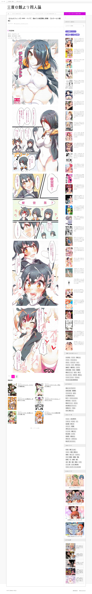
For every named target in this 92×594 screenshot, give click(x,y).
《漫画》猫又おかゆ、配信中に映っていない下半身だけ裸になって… (79, 579)
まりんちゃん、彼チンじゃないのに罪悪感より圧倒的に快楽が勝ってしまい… (79, 123)
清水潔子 (67, 436)
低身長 (67, 459)
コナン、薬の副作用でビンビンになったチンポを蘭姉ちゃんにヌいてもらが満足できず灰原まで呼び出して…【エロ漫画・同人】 (79, 334)
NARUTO (75, 374)
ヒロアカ (78, 367)
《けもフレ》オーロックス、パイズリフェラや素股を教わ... (25, 386)
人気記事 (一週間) (11, 1)
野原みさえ (73, 436)
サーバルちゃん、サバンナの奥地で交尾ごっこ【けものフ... (52, 413)
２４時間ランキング (71, 31)
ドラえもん (77, 377)
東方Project (77, 364)
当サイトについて (82, 590)
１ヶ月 (72, 34)
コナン (77, 362)
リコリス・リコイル (70, 377)
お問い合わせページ (19, 1)
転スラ (67, 398)
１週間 (67, 34)
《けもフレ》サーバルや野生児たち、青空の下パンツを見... (25, 399)
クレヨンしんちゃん (73, 398)
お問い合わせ (75, 590)
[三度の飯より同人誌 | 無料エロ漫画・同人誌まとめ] (26, 7)
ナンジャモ (68, 431)
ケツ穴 (80, 462)
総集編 (74, 457)
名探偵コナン (68, 408)
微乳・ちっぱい (73, 449)
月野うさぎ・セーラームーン (71, 428)
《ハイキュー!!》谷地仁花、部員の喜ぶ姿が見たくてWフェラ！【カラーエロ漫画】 (79, 291)
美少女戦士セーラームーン (71, 405)
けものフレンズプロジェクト (21, 23)
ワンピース (68, 364)
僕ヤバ (79, 372)
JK (70, 459)
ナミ (77, 421)
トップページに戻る (35, 428)
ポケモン (67, 362)
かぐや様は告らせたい (70, 395)
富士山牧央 (68, 433)
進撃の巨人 (73, 367)
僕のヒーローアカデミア (70, 388)
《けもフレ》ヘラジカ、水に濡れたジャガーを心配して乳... (25, 413)
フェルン (67, 418)
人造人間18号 (73, 418)
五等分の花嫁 (68, 369)
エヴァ (72, 364)
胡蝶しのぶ (73, 431)
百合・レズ (72, 454)
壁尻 (70, 462)
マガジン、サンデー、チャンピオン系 (73, 466)
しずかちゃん (74, 438)
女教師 (73, 459)
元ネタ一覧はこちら (70, 410)
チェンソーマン (69, 374)
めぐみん (73, 421)
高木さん (80, 374)
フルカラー (77, 454)
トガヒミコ (68, 421)
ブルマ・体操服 (69, 457)
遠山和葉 (67, 423)
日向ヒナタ (68, 438)
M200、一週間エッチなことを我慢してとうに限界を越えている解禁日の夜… (79, 217)
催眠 (73, 462)
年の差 (67, 449)
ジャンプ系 (68, 464)
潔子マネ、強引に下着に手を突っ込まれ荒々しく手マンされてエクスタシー (79, 259)
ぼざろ (75, 372)
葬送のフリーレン (69, 372)
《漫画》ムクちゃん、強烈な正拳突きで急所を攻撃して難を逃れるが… (79, 571)
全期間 (77, 34)
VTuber (73, 369)
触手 (77, 459)
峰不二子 (72, 423)
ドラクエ (67, 359)
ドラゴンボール (74, 359)
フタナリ (67, 452)
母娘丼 (67, 454)
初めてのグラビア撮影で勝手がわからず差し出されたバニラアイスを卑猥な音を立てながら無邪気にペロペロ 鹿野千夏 (79, 114)
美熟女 (76, 462)
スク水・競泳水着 (74, 464)
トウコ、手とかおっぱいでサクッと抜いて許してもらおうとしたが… (79, 71)
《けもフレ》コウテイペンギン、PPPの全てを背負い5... (52, 386)
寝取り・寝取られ (74, 452)
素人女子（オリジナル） (70, 441)
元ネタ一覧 (3, 1)
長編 (78, 457)
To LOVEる (68, 357)
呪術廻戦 (78, 369)
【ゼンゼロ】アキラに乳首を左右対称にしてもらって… (79, 547)
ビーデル (73, 433)
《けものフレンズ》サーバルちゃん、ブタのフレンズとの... (52, 399)
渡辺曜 (72, 426)
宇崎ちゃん (78, 357)
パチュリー (68, 426)
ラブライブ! (73, 362)
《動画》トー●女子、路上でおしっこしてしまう (80, 563)
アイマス (73, 357)
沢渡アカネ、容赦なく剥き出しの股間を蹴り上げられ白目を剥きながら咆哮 (79, 82)
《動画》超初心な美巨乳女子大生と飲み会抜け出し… (79, 555)
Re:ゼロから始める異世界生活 (72, 379)
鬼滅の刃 (67, 367)
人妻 (66, 462)
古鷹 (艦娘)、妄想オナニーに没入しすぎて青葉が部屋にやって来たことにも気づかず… (79, 343)
